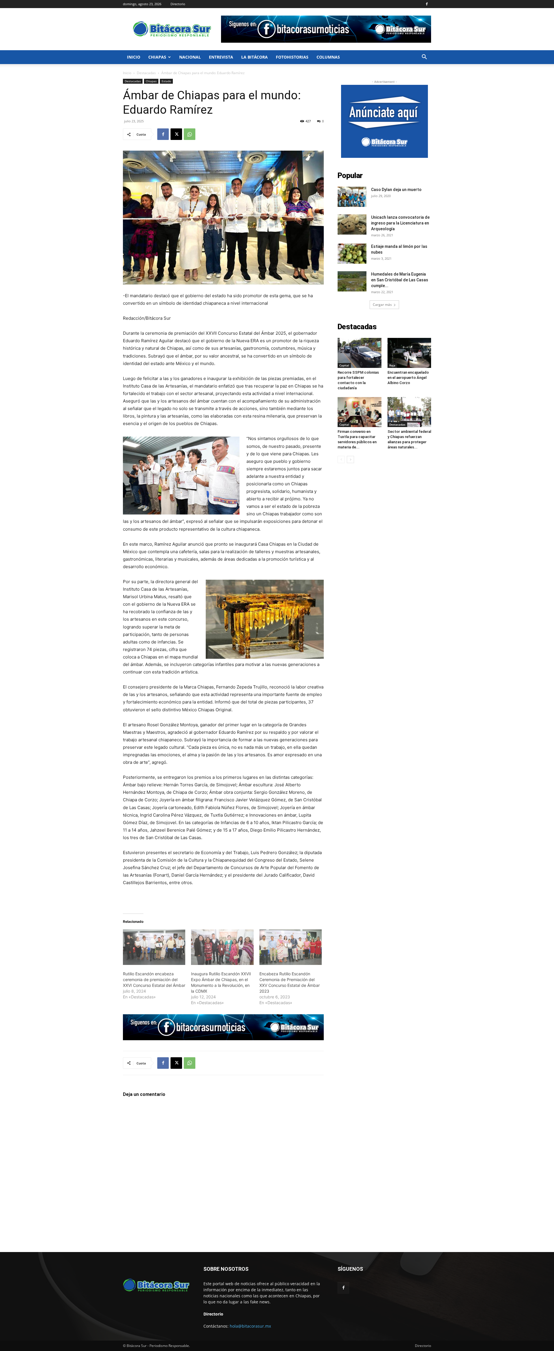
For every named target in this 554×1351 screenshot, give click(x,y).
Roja (392, 365)
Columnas (328, 57)
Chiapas (157, 57)
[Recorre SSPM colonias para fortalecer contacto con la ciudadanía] (359, 353)
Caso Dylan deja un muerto (396, 189)
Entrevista (221, 57)
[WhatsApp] (189, 134)
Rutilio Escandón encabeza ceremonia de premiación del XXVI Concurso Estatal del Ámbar (154, 979)
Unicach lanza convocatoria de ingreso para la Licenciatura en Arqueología (400, 223)
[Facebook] (426, 4)
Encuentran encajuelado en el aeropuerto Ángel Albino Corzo (408, 377)
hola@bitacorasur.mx (250, 1326)
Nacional (190, 57)
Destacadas (146, 72)
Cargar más (382, 304)
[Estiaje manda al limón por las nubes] (352, 254)
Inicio (133, 57)
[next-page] (350, 459)
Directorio (178, 4)
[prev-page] (341, 459)
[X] (176, 134)
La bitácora (254, 57)
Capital (344, 365)
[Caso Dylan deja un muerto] (352, 197)
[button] (424, 57)
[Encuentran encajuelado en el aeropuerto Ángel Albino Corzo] (409, 353)
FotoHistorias (292, 57)
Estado (166, 81)
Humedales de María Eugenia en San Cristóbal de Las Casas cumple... (399, 280)
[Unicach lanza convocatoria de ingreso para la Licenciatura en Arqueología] (352, 224)
